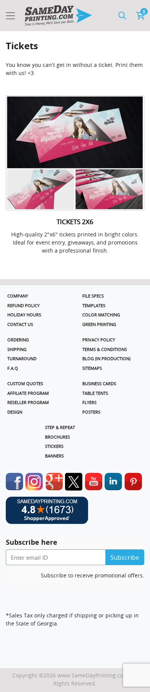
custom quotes (25, 383)
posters (91, 412)
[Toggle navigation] (10, 15)
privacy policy (98, 340)
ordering (18, 340)
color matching (101, 315)
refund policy (23, 305)
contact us (20, 324)
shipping (17, 349)
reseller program (28, 402)
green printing (99, 324)
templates (93, 305)
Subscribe (124, 557)
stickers (54, 446)
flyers (89, 402)
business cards (99, 383)
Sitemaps (92, 368)
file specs (93, 296)
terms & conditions (104, 349)
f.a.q (12, 368)
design (14, 412)
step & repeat (60, 427)
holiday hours (24, 315)
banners (54, 456)
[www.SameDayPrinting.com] (58, 15)
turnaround (22, 358)
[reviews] (75, 514)
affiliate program (28, 393)
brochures (57, 437)
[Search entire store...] (122, 15)
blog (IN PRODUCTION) (106, 358)
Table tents (95, 393)
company (17, 296)
